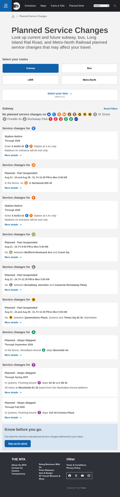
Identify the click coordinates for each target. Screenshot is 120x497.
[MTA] (16, 6)
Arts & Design (46, 473)
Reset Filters (111, 108)
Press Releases (46, 470)
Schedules (30, 6)
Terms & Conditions (76, 465)
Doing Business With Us (49, 465)
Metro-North (89, 80)
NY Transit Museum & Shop (49, 477)
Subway (30, 68)
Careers (15, 471)
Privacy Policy (73, 468)
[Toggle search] (115, 6)
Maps (43, 6)
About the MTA (19, 465)
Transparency (18, 474)
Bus (89, 68)
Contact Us (17, 468)
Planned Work (76, 6)
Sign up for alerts (17, 443)
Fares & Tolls (58, 6)
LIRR (30, 80)
